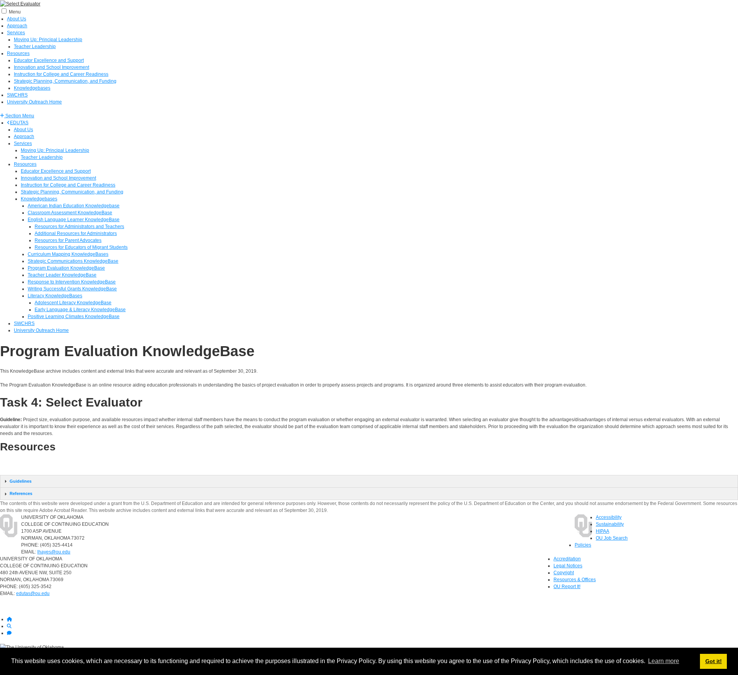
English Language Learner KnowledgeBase (74, 219)
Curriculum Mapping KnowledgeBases (68, 254)
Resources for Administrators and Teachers (79, 226)
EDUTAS (19, 122)
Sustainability (610, 524)
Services (16, 32)
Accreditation (567, 559)
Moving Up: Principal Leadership (48, 39)
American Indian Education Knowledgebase (74, 205)
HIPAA (602, 531)
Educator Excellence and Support (49, 60)
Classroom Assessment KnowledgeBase (70, 212)
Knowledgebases (32, 88)
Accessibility (609, 517)
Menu (15, 12)
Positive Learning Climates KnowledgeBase (74, 316)
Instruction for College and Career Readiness (61, 74)
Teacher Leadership (35, 46)
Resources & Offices (575, 579)
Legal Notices (568, 565)
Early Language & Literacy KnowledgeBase (80, 309)
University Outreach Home (34, 102)
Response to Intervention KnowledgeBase (72, 282)
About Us (16, 19)
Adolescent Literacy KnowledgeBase (73, 302)
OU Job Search (612, 538)
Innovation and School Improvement (51, 67)
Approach (17, 25)
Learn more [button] (663, 661)
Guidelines (21, 481)
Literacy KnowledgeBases (55, 295)
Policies (583, 545)
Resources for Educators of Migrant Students (81, 247)
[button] (17, 115)
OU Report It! (567, 586)
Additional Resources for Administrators (76, 233)
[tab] (369, 481)
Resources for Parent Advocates (68, 240)
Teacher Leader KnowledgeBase (62, 275)
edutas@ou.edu (33, 593)
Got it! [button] (713, 661)
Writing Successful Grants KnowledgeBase (72, 289)
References (21, 493)
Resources (18, 53)
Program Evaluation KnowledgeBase (66, 268)
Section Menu (19, 115)
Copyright (564, 572)
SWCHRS (17, 95)
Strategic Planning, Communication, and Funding (65, 81)
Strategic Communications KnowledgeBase (73, 261)
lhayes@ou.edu (53, 552)
